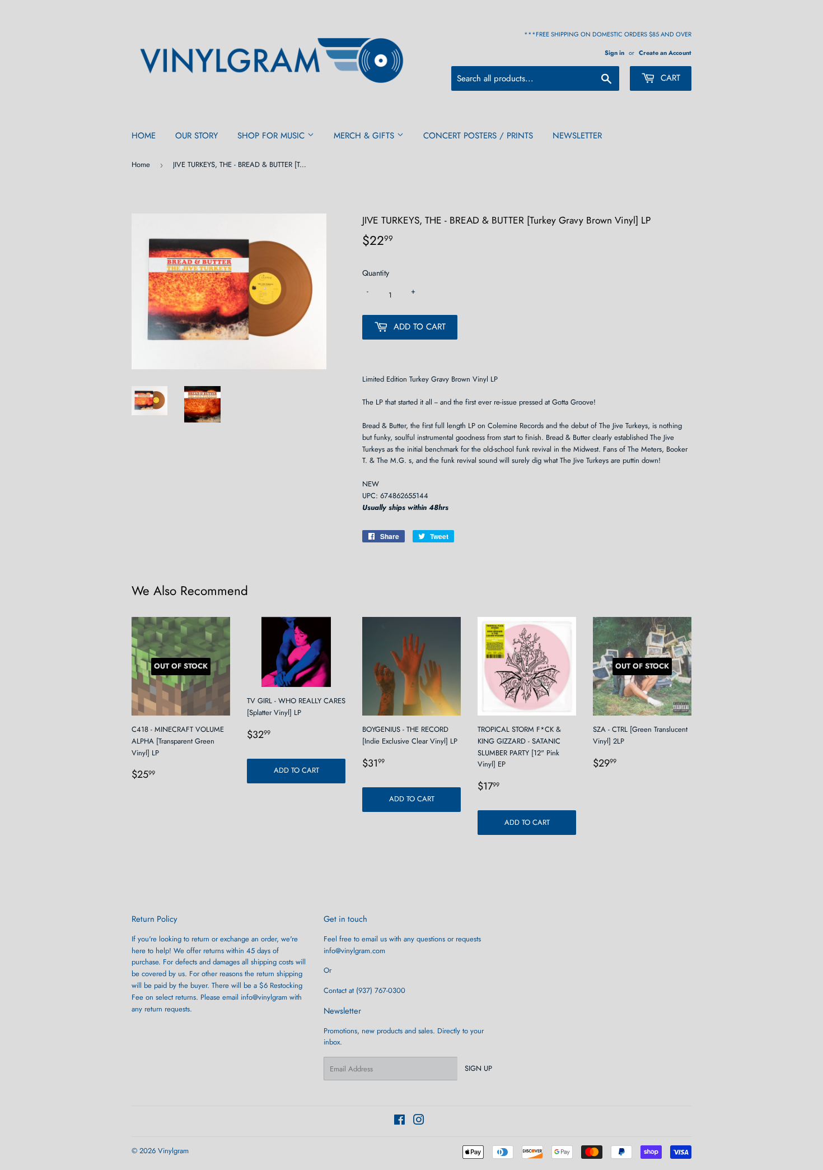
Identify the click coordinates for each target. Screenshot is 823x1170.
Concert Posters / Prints (478, 135)
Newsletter (577, 135)
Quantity (375, 272)
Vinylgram (173, 1150)
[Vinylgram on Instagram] (418, 1121)
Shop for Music (272, 135)
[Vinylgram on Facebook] (399, 1121)
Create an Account (665, 52)
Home (144, 135)
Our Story (196, 135)
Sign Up (478, 1068)
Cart (669, 78)
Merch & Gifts (365, 135)
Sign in (614, 52)
